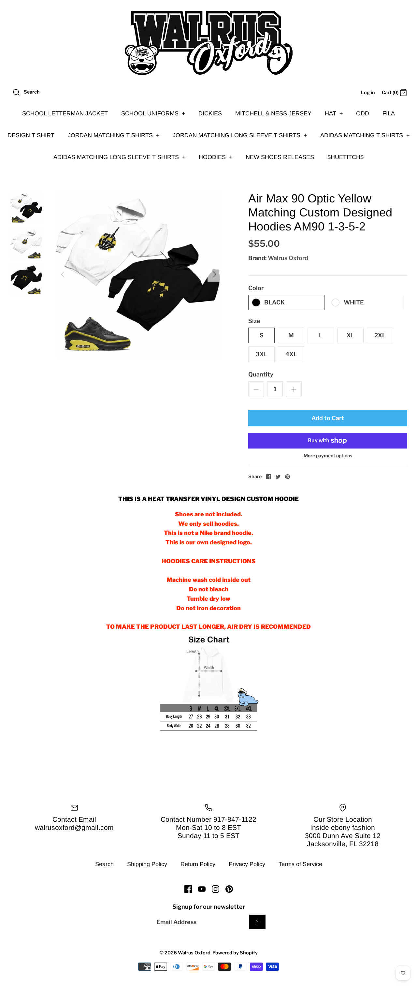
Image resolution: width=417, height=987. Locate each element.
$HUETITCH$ (345, 157)
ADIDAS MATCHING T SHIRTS (365, 135)
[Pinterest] (229, 889)
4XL (291, 354)
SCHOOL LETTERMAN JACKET (65, 113)
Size (254, 320)
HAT (334, 113)
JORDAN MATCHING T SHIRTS (114, 135)
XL (350, 335)
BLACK (274, 302)
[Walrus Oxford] (208, 43)
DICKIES (210, 113)
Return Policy (197, 864)
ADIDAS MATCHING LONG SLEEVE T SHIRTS (119, 157)
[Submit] (257, 922)
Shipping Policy (147, 864)
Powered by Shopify (235, 953)
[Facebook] (188, 889)
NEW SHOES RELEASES (280, 157)
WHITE (354, 302)
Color (256, 288)
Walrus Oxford (288, 258)
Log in (368, 93)
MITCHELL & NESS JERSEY (273, 113)
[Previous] (62, 274)
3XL (261, 354)
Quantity (260, 374)
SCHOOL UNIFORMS (153, 113)
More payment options (328, 455)
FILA (388, 113)
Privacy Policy (247, 864)
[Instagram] (215, 889)
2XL (380, 335)
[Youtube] (202, 889)
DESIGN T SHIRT (30, 135)
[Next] (215, 274)
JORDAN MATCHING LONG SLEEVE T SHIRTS (240, 135)
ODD (362, 113)
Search (104, 864)
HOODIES (216, 157)
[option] (138, 274)
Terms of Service (300, 864)
